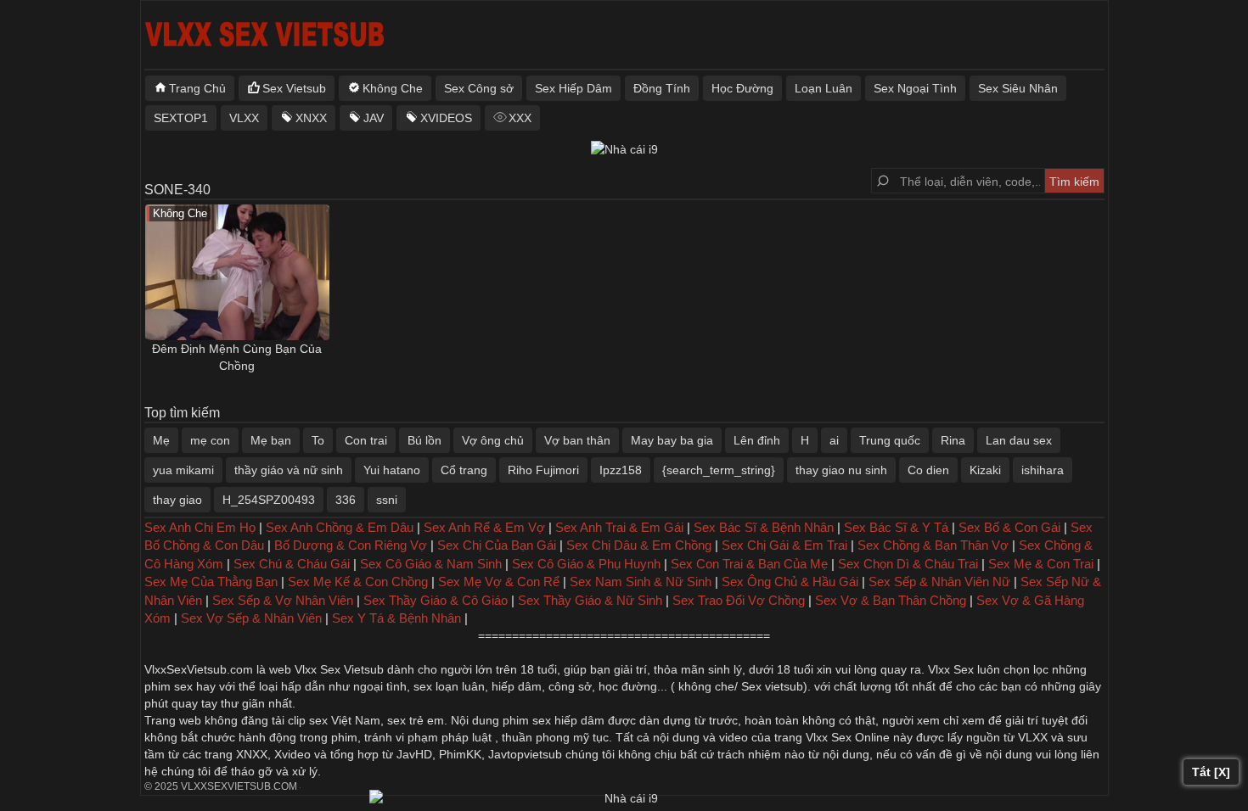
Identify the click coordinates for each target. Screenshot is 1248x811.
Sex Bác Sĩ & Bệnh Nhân (764, 527)
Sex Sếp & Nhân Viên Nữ (939, 581)
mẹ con (210, 440)
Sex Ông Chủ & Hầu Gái (790, 581)
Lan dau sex (1019, 440)
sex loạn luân (449, 686)
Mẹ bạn (270, 440)
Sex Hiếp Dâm (573, 88)
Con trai (366, 440)
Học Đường (742, 88)
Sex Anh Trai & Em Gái (619, 527)
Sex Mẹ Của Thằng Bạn (211, 581)
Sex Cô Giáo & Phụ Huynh (586, 564)
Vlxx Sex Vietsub (339, 669)
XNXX (311, 118)
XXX (520, 118)
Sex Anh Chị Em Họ (200, 527)
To (318, 440)
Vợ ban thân (577, 440)
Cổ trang (464, 470)
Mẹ (161, 440)
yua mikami (183, 470)
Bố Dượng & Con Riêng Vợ (350, 545)
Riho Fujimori (543, 470)
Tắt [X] (1211, 772)
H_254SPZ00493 (268, 499)
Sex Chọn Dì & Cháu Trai (908, 564)
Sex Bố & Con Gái (1009, 527)
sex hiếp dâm (568, 720)
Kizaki (985, 470)
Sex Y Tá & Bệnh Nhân (396, 618)
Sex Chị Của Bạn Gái (496, 545)
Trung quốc (889, 440)
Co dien (928, 470)
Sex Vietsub (294, 88)
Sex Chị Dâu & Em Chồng (638, 545)
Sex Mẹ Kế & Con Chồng (358, 581)
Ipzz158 (620, 470)
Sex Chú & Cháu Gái (291, 564)
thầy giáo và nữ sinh (288, 470)
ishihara (1042, 470)
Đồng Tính (661, 88)
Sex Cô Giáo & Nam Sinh (431, 564)
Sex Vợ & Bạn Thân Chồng (890, 600)
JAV (373, 118)
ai (834, 440)
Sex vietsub (770, 686)
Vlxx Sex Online (848, 737)
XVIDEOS (446, 118)
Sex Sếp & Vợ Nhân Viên (282, 600)
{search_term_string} (718, 470)
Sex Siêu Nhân (1018, 88)
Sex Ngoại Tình (915, 88)
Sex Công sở (479, 88)
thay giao (177, 499)
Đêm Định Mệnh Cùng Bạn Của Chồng (237, 357)
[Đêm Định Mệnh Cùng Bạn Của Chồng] (237, 272)
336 (345, 499)
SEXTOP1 (181, 118)
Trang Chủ (197, 88)
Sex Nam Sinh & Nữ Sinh (640, 581)
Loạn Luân (823, 88)
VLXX (244, 118)
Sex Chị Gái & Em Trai (784, 545)
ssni (386, 499)
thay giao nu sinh (841, 470)
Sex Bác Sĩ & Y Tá (896, 527)
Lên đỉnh (757, 440)
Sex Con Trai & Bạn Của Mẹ (749, 564)
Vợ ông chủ (493, 440)
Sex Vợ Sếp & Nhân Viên (251, 618)
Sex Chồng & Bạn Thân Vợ (933, 545)
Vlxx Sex (951, 669)
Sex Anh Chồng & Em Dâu (339, 527)
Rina (953, 440)
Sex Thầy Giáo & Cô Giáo (435, 600)
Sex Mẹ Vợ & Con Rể (498, 581)
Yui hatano (391, 470)
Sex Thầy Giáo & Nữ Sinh (590, 600)
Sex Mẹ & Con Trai (1040, 564)
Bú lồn (424, 440)
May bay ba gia (672, 440)
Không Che (393, 88)
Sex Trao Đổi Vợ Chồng (738, 600)
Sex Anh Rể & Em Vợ (484, 527)
